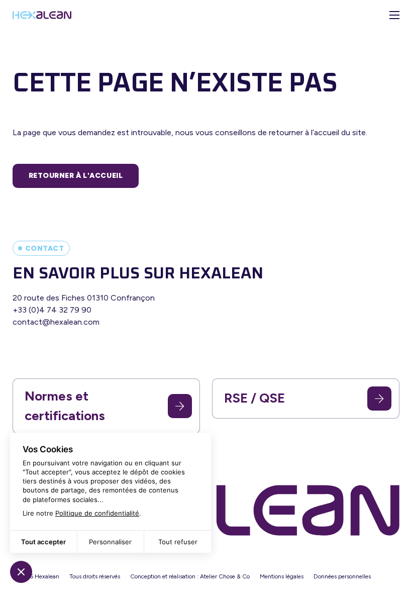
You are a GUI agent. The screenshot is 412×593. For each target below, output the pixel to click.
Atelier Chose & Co (225, 576)
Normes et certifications (65, 406)
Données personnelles (342, 576)
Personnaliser (110, 542)
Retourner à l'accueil (76, 175)
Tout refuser (177, 542)
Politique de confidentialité (97, 513)
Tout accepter (43, 542)
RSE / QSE (254, 398)
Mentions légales (281, 576)
